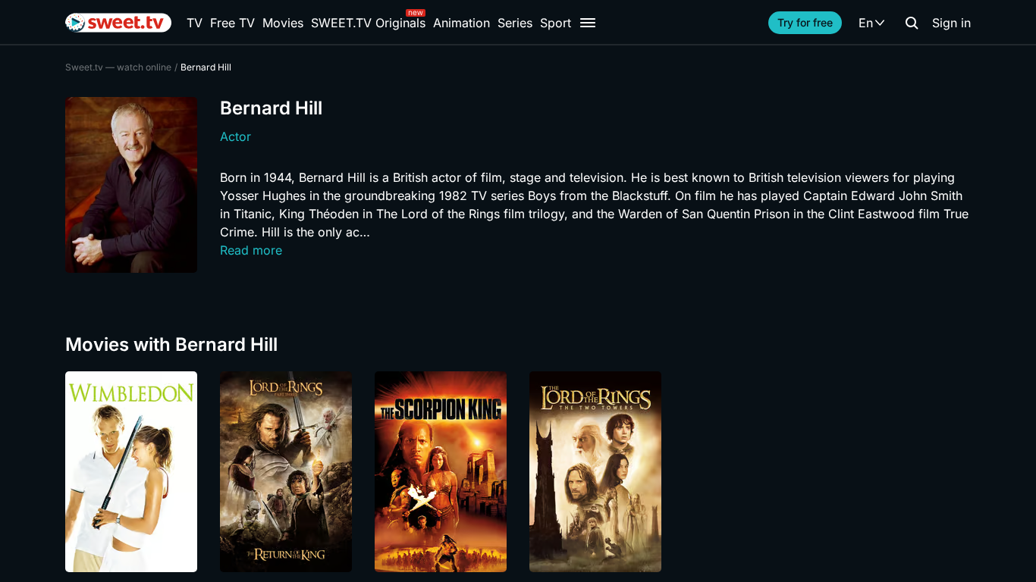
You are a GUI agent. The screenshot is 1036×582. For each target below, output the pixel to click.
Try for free (805, 22)
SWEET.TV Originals (368, 22)
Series (515, 22)
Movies (282, 22)
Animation (461, 22)
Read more (251, 250)
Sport (555, 22)
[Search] (912, 22)
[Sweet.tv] (118, 23)
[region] (518, 471)
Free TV (232, 22)
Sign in (951, 22)
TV (194, 22)
